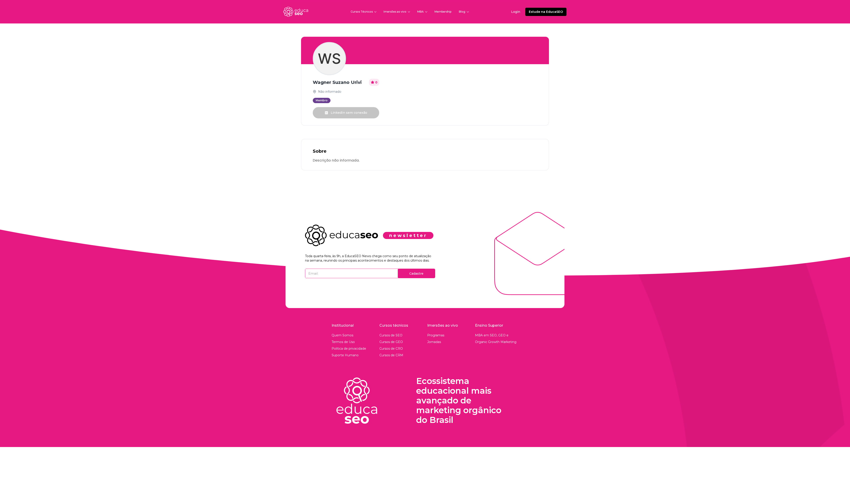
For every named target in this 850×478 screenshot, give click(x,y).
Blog (462, 11)
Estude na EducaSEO (546, 12)
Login (515, 12)
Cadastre (416, 274)
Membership (443, 11)
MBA (420, 11)
